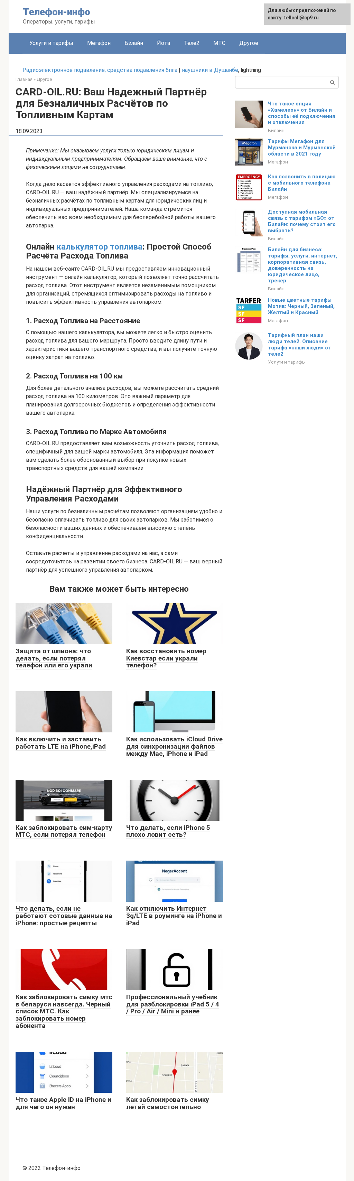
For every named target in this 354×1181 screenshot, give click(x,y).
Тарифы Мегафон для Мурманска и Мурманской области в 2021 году (302, 147)
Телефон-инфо (56, 12)
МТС (219, 43)
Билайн (133, 43)
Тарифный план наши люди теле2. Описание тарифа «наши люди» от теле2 (299, 344)
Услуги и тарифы (51, 43)
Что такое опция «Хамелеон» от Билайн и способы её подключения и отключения (301, 113)
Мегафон (99, 43)
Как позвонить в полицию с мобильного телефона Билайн (302, 183)
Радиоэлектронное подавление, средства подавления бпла (99, 70)
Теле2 (191, 43)
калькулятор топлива (99, 247)
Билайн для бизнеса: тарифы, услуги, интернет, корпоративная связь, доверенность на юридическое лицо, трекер (302, 265)
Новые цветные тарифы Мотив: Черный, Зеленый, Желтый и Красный (301, 306)
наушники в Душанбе (210, 70)
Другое (248, 43)
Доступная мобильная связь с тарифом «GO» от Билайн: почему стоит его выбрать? (302, 221)
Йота (163, 43)
